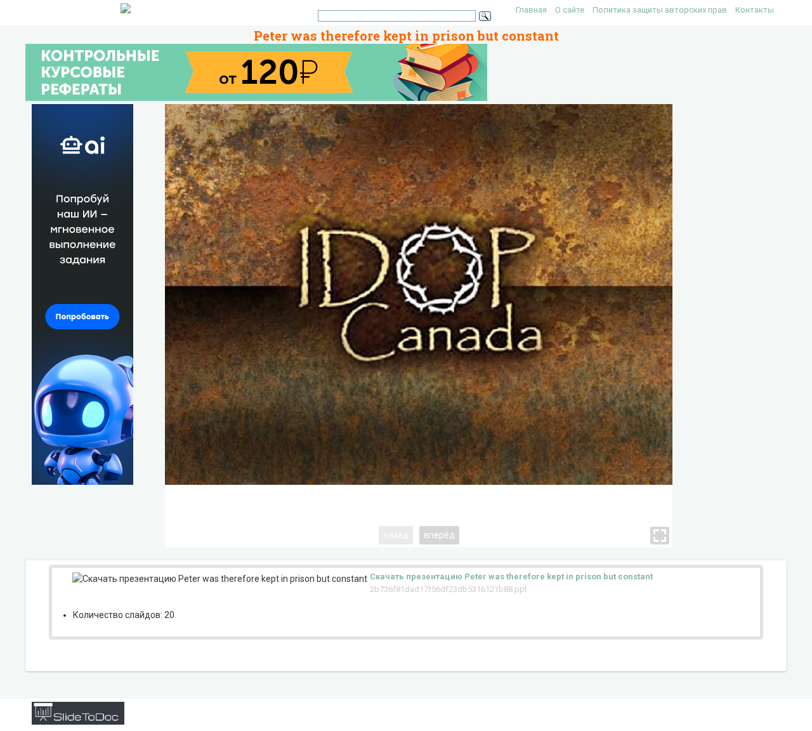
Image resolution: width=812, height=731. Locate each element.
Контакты (754, 10)
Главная (531, 10)
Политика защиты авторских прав (660, 10)
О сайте (569, 10)
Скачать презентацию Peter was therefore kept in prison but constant (511, 576)
